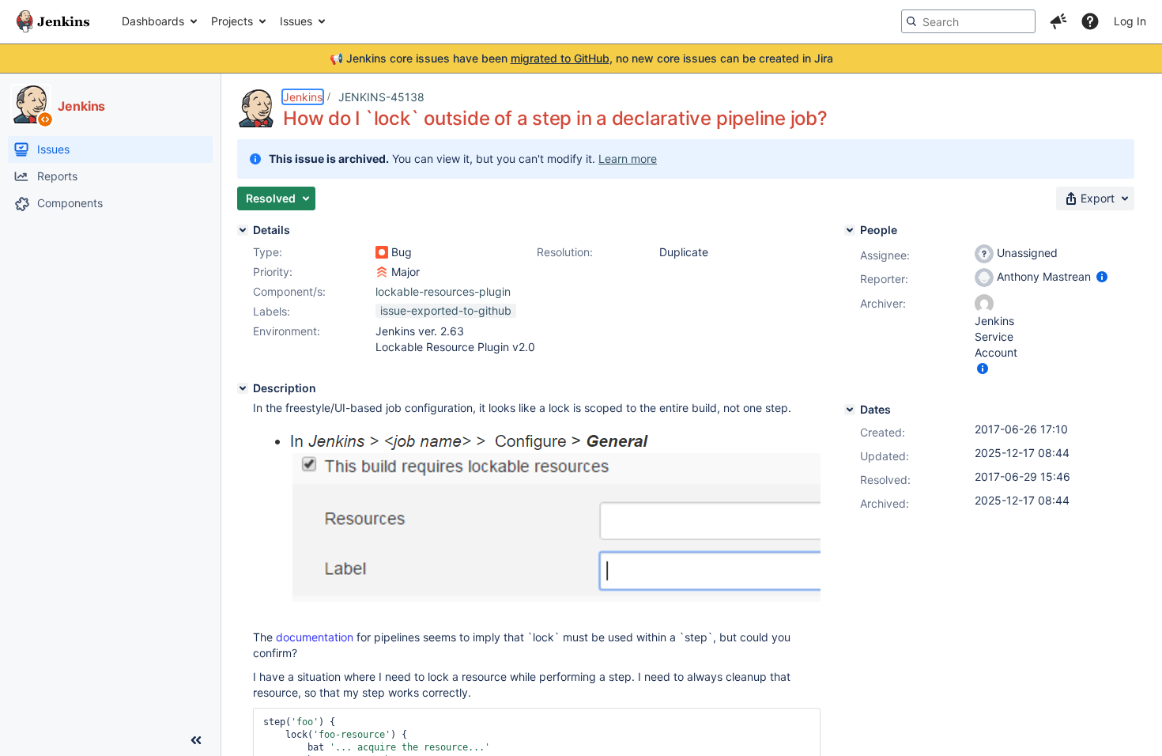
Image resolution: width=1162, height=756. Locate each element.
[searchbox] (968, 21)
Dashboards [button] (153, 21)
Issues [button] (296, 21)
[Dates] (849, 409)
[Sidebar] (196, 740)
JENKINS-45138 (381, 97)
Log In (1130, 21)
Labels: (271, 311)
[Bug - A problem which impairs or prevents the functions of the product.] (381, 252)
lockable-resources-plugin (443, 291)
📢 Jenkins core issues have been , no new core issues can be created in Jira (581, 58)
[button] (1058, 21)
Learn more (627, 158)
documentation (314, 637)
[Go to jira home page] (53, 21)
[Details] (242, 230)
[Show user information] (1102, 276)
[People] (849, 230)
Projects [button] (232, 21)
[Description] (242, 388)
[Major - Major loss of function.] (381, 272)
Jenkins (303, 97)
